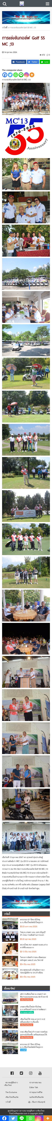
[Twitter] (10, 74)
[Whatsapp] (15, 74)
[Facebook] (4, 74)
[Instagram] (26, 74)
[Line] (21, 74)
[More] (31, 74)
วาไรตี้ (4, 27)
